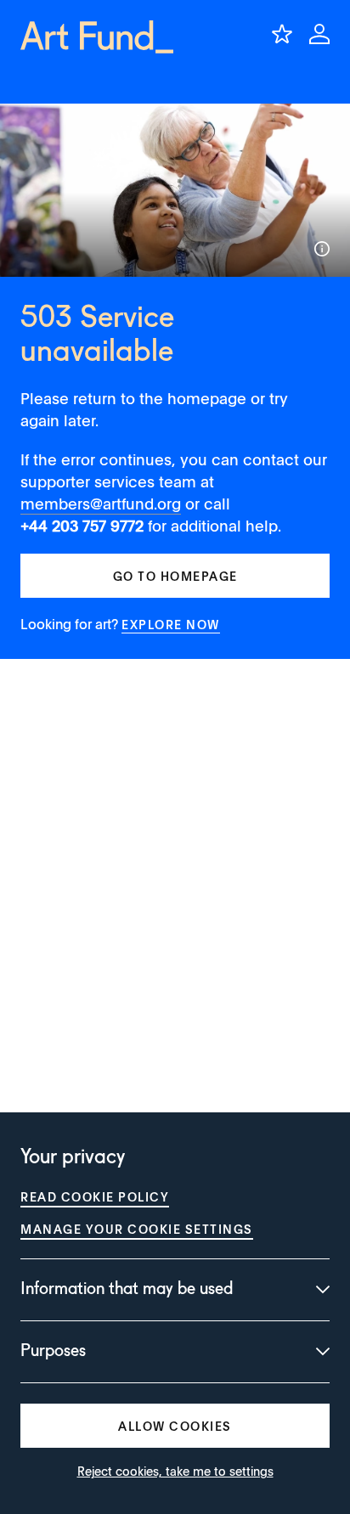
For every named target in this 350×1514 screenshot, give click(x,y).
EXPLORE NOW (170, 624)
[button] (175, 576)
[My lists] (282, 34)
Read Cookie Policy (94, 1196)
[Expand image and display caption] (322, 248)
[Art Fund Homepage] (96, 36)
